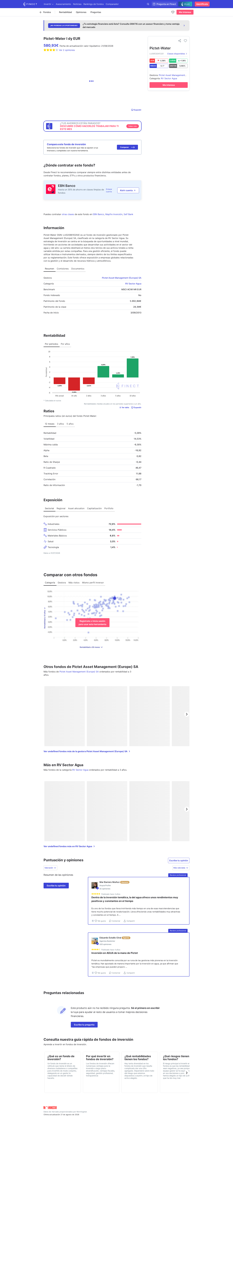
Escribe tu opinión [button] (178, 860)
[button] (127, 147)
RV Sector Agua (133, 283)
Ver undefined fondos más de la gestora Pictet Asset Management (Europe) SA (85, 751)
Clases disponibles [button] (176, 53)
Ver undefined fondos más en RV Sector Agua (68, 846)
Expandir (137, 110)
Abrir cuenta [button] (126, 190)
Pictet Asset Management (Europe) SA (121, 277)
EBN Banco (66, 185)
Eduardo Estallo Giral (110, 937)
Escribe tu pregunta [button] (84, 1024)
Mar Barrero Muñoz (110, 882)
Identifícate (202, 4)
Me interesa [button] (185, 12)
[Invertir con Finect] (30, 4)
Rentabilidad (65, 12)
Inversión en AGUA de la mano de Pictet (114, 953)
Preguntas (95, 12)
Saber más (132, 126)
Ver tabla (125, 407)
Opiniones (81, 12)
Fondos (47, 12)
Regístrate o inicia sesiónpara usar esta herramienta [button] (92, 623)
